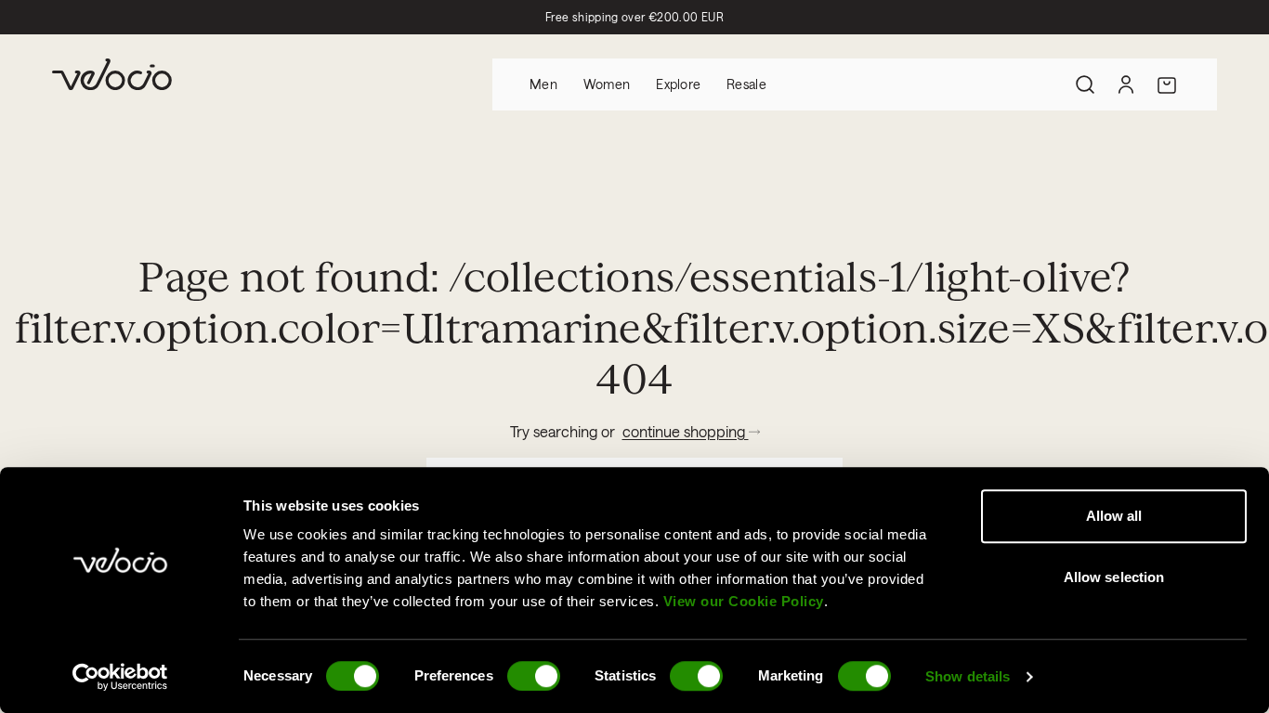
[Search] (1085, 84)
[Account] (1125, 84)
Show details (967, 676)
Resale (746, 84)
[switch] (533, 676)
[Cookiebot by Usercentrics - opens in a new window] (120, 677)
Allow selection (1114, 577)
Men (543, 84)
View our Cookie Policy (743, 601)
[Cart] (1166, 84)
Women (606, 84)
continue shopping (685, 431)
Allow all (1114, 516)
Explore (678, 84)
